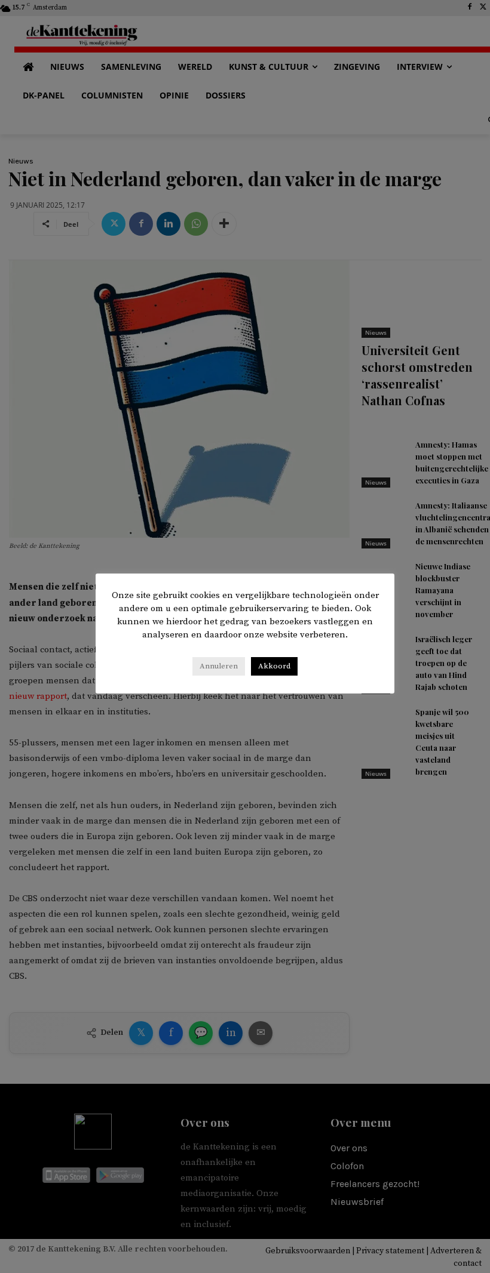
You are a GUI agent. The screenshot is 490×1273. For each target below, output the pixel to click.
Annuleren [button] (219, 666)
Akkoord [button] (274, 666)
